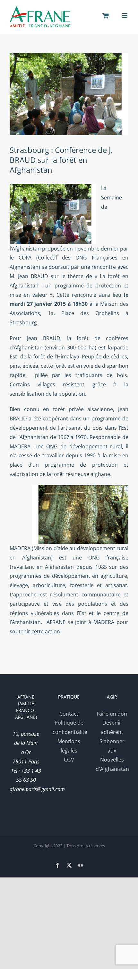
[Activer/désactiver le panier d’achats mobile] (105, 15)
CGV (69, 759)
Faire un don (112, 713)
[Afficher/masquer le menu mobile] (125, 15)
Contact (68, 713)
